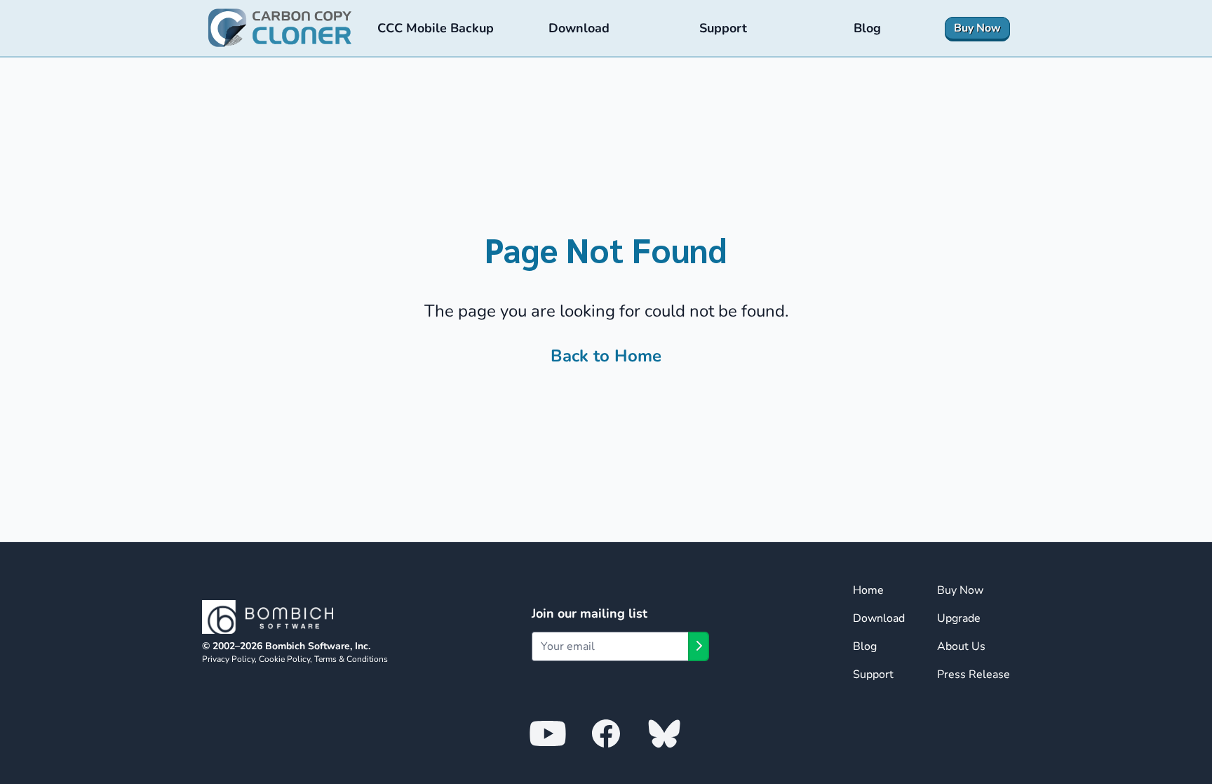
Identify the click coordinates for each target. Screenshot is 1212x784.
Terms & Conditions (351, 659)
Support (873, 674)
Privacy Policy (228, 659)
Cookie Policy (284, 659)
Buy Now (960, 590)
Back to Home (606, 356)
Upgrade (959, 618)
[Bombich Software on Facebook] (606, 732)
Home (868, 590)
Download (879, 618)
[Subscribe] (698, 646)
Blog (865, 646)
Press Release (973, 674)
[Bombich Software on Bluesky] (664, 732)
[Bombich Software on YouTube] (548, 732)
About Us (961, 646)
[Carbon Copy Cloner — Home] (280, 28)
